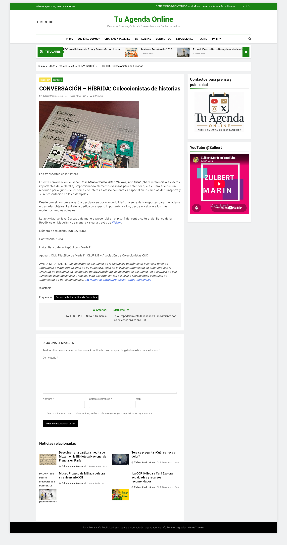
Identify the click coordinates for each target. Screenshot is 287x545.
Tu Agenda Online (143, 19)
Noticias (57, 79)
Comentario (50, 357)
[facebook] (38, 22)
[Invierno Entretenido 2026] (110, 54)
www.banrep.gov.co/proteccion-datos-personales (118, 279)
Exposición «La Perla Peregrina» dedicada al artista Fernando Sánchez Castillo (219, 49)
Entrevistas (143, 38)
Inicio (69, 38)
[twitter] (46, 22)
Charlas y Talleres (117, 38)
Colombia (45, 79)
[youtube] (50, 22)
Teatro (202, 38)
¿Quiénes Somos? (88, 38)
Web (138, 398)
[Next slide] (249, 6)
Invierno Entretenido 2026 (135, 49)
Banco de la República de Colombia (76, 297)
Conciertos (163, 38)
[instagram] (42, 22)
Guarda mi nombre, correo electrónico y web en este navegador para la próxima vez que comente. (101, 413)
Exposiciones (184, 38)
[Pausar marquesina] (245, 52)
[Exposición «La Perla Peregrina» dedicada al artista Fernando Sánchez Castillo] (162, 54)
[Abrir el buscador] (249, 38)
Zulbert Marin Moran (53, 95)
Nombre (48, 398)
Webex (116, 222)
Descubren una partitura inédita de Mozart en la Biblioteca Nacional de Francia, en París (82, 456)
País (215, 38)
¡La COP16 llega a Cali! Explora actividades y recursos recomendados (152, 477)
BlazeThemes (196, 527)
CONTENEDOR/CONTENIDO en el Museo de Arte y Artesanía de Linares (195, 6)
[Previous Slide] (244, 6)
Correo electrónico (100, 398)
